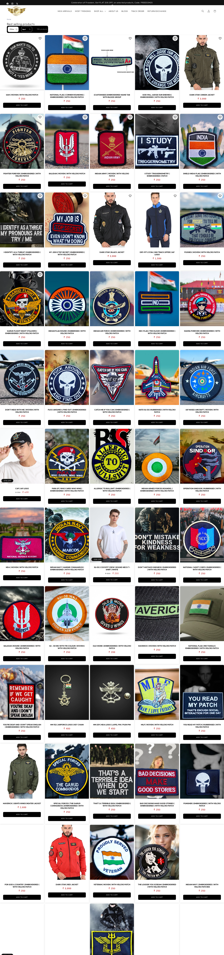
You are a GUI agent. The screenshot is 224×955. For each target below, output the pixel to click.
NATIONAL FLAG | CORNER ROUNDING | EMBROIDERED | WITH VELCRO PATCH (67, 96)
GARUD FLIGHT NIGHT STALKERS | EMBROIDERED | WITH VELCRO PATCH (22, 332)
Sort (24, 29)
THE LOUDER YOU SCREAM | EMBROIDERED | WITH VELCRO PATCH (157, 885)
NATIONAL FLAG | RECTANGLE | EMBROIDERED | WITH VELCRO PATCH (202, 647)
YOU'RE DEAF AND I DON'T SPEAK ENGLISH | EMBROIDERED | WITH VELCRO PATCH (22, 726)
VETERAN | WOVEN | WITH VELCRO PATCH (112, 884)
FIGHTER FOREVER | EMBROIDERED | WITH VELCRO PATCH (22, 174)
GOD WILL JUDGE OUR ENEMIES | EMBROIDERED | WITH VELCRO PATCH (157, 96)
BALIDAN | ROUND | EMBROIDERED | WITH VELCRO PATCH (22, 647)
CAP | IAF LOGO (22, 488)
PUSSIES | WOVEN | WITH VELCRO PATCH (202, 252)
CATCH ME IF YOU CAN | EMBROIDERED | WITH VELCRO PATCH (112, 411)
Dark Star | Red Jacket (67, 884)
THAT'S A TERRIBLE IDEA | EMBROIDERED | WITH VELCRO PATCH (112, 804)
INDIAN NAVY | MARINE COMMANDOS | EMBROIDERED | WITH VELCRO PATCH (67, 568)
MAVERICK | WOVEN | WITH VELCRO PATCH (157, 646)
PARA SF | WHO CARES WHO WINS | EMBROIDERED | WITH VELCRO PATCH (67, 489)
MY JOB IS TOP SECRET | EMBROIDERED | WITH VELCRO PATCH (67, 253)
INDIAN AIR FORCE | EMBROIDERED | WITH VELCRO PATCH (111, 332)
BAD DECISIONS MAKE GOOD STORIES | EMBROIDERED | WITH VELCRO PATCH (157, 804)
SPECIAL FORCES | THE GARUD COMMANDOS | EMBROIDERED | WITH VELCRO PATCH (66, 805)
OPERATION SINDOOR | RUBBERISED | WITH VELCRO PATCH (202, 489)
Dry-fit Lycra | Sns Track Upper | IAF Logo (157, 253)
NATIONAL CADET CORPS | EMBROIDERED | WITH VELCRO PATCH (202, 568)
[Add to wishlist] (40, 38)
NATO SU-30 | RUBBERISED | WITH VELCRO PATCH (157, 411)
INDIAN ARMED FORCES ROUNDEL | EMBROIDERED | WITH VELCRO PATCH (157, 489)
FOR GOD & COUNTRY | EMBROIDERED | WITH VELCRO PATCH (22, 885)
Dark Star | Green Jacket (202, 95)
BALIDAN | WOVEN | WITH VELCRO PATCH (67, 173)
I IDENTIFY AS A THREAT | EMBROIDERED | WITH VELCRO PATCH (22, 253)
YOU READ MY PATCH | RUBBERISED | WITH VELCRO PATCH (202, 726)
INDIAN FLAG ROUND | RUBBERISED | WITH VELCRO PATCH (67, 332)
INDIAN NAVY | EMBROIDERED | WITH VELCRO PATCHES (202, 885)
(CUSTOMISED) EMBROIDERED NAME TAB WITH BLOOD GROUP (112, 96)
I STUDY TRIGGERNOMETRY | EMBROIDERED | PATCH (157, 174)
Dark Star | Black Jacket (112, 252)
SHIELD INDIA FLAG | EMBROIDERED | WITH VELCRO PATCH (202, 174)
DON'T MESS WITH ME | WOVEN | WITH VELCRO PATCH (22, 411)
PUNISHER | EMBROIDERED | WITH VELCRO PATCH (202, 804)
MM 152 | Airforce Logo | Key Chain (67, 725)
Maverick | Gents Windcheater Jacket (22, 803)
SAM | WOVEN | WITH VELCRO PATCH (22, 95)
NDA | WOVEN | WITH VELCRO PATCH (22, 567)
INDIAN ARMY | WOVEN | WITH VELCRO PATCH (112, 174)
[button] (99, 11)
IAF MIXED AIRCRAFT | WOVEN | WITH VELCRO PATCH (202, 411)
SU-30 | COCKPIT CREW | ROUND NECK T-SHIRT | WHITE (112, 568)
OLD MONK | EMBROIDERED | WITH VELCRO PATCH (112, 647)
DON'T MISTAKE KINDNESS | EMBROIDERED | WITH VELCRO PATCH (157, 568)
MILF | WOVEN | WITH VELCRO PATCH (157, 725)
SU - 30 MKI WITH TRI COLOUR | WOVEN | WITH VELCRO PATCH (67, 647)
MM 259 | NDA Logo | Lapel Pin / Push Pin (112, 725)
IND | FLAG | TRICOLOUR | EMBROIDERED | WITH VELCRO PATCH (157, 332)
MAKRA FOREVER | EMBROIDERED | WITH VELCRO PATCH (202, 332)
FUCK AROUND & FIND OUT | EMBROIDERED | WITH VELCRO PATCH (67, 411)
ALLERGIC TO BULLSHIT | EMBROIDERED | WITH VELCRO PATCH (112, 489)
